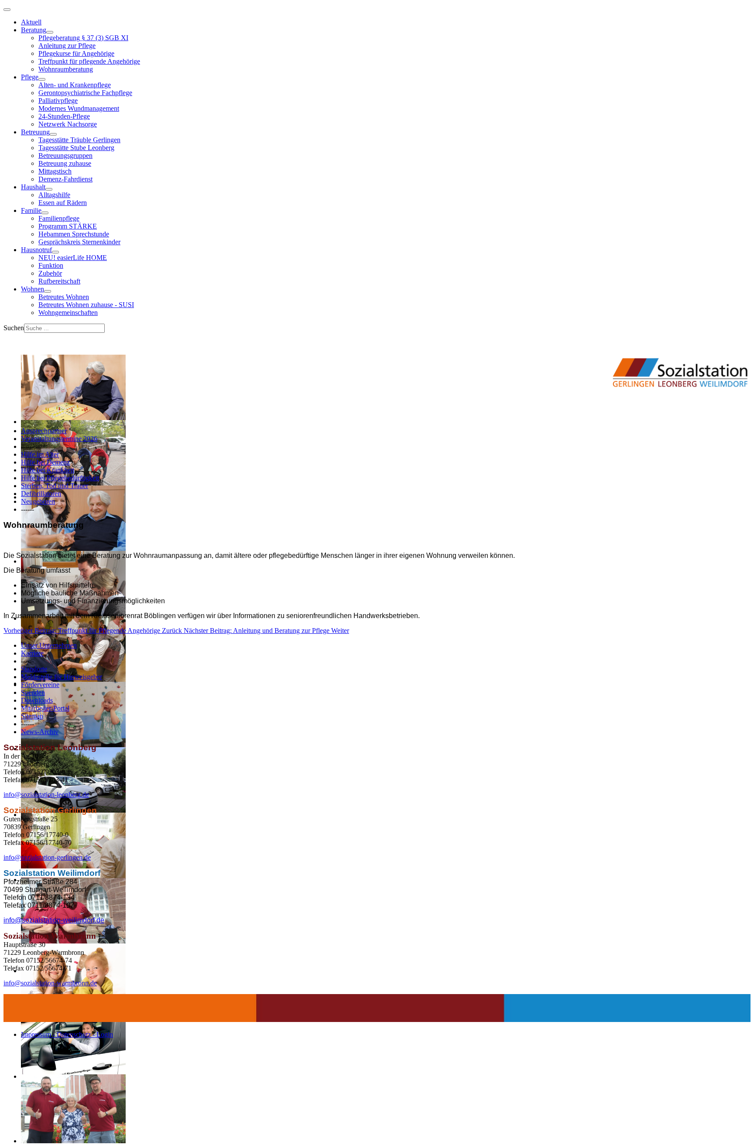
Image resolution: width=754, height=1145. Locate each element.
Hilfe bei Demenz (45, 462)
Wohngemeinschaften (68, 312)
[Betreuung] (53, 134)
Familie (31, 210)
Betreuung (35, 132)
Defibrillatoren (41, 493)
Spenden (33, 692)
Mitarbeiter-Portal (45, 708)
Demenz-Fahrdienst (65, 179)
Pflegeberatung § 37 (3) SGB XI (83, 37)
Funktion (50, 265)
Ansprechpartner (44, 430)
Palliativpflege (58, 100)
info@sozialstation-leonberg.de (46, 794)
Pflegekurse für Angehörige (76, 53)
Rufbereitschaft (59, 281)
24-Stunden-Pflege (64, 116)
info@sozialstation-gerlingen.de (47, 857)
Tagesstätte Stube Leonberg (76, 147)
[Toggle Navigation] (6, 9)
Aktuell (31, 22)
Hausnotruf (36, 249)
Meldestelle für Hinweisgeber (61, 676)
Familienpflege (58, 218)
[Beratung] (49, 32)
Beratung (33, 30)
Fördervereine (40, 684)
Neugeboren (38, 501)
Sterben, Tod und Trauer (54, 485)
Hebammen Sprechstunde (73, 234)
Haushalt (33, 187)
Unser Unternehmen (49, 645)
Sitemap (32, 716)
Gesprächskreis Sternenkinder (79, 242)
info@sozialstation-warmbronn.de (50, 983)
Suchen (13, 328)
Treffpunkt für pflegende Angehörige (89, 61)
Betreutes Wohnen (63, 297)
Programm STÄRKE (67, 226)
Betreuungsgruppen (65, 155)
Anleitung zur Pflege (67, 45)
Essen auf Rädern (62, 202)
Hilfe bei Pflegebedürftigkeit (60, 478)
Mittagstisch (55, 171)
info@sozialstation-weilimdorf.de (53, 920)
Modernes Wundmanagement (78, 108)
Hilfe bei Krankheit (47, 470)
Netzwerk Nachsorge (67, 124)
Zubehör (50, 273)
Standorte (34, 669)
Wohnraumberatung (65, 69)
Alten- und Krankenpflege (74, 85)
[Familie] (44, 213)
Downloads (37, 700)
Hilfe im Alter (40, 454)
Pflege (29, 77)
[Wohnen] (47, 291)
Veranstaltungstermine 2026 (59, 438)
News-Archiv (39, 731)
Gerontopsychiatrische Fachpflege (85, 92)
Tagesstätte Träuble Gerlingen (79, 140)
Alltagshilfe (54, 194)
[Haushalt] (48, 189)
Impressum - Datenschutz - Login (67, 1034)
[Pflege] (41, 79)
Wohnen (32, 289)
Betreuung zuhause (64, 163)
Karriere (32, 653)
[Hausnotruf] (55, 252)
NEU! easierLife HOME (72, 257)
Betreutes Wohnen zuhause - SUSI (86, 304)
